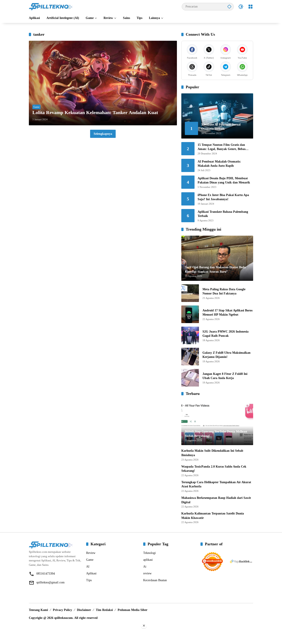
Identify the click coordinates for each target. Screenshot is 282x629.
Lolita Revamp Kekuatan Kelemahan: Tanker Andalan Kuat (95, 112)
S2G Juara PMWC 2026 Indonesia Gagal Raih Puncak (225, 334)
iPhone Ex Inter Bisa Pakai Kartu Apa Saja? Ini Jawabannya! (223, 197)
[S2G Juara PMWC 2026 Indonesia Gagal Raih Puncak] (190, 335)
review (147, 573)
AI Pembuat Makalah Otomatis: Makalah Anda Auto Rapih (219, 164)
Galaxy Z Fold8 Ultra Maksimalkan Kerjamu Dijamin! (226, 355)
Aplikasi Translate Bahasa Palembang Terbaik (223, 214)
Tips (89, 580)
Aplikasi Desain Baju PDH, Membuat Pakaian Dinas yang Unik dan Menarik (224, 180)
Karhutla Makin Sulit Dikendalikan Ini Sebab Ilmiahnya (212, 453)
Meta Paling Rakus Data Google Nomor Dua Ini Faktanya (223, 291)
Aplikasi (91, 573)
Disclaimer (84, 610)
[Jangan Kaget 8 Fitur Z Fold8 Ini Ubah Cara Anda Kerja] (190, 378)
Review (90, 553)
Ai (144, 566)
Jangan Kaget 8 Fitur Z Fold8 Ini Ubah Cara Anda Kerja (224, 376)
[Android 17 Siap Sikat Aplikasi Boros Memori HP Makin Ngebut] (190, 314)
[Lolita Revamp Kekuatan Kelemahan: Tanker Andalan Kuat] (103, 83)
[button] (229, 6)
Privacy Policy (62, 610)
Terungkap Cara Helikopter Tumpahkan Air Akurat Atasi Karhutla (216, 484)
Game (36, 106)
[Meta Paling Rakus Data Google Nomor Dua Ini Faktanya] (190, 293)
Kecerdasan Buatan (155, 580)
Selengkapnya (103, 133)
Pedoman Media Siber (132, 610)
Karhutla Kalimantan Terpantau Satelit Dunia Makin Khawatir (212, 516)
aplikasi (148, 559)
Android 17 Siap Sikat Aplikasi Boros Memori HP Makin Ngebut (227, 312)
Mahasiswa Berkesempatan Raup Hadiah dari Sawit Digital (216, 500)
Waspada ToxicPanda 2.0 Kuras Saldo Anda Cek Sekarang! (213, 469)
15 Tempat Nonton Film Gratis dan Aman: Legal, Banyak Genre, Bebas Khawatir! (221, 147)
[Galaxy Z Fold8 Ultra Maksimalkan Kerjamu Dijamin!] (190, 356)
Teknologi (149, 553)
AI (87, 566)
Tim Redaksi (104, 610)
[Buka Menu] (250, 6)
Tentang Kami (38, 610)
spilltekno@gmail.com (50, 582)
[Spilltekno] (51, 6)
